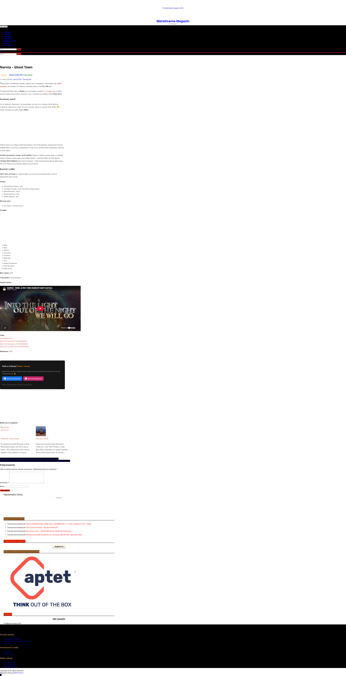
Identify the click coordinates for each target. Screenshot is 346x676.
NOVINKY (7, 32)
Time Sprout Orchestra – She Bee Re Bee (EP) (42, 527)
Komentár (4, 482)
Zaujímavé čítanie (10, 665)
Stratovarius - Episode (42, 439)
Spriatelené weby (10, 663)
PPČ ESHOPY (8, 45)
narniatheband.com (6, 338)
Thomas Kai (27, 79)
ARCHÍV (6, 43)
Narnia (4, 75)
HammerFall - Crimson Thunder (10, 439)
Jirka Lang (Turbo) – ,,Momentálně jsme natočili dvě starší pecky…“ (49, 531)
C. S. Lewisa (48, 91)
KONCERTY (8, 37)
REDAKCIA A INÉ (10, 41)
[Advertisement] (32, 127)
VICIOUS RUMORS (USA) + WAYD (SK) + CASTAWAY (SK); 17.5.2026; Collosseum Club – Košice (58, 524)
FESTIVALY (8, 39)
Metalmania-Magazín (173, 21)
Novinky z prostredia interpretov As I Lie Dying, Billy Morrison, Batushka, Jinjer (54, 535)
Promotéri (7, 643)
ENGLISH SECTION (10, 667)
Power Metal (27, 75)
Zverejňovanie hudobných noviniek (16, 641)
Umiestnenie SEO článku (12, 639)
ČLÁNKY (7, 35)
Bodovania (7, 652)
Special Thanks (9, 654)
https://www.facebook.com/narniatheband (13, 341)
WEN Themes (18, 673)
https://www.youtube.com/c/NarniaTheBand (14, 346)
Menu (5, 26)
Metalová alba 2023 (16, 75)
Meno (2, 486)
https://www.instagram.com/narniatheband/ (14, 344)
